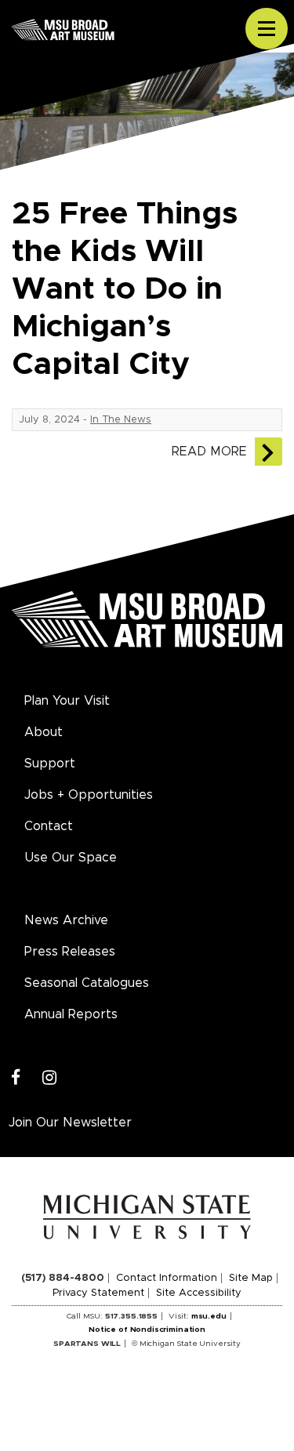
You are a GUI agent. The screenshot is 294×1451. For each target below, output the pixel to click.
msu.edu (209, 1316)
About (43, 732)
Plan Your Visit (67, 701)
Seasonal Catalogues (86, 983)
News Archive (66, 920)
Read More (209, 451)
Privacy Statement (98, 1293)
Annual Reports (71, 1014)
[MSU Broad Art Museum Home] (147, 628)
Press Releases (69, 951)
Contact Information (166, 1278)
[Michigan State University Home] (147, 1216)
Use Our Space (70, 857)
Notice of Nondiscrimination (147, 1329)
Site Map (251, 1278)
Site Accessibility (198, 1293)
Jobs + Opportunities (88, 795)
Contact (48, 826)
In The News (120, 420)
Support (49, 763)
